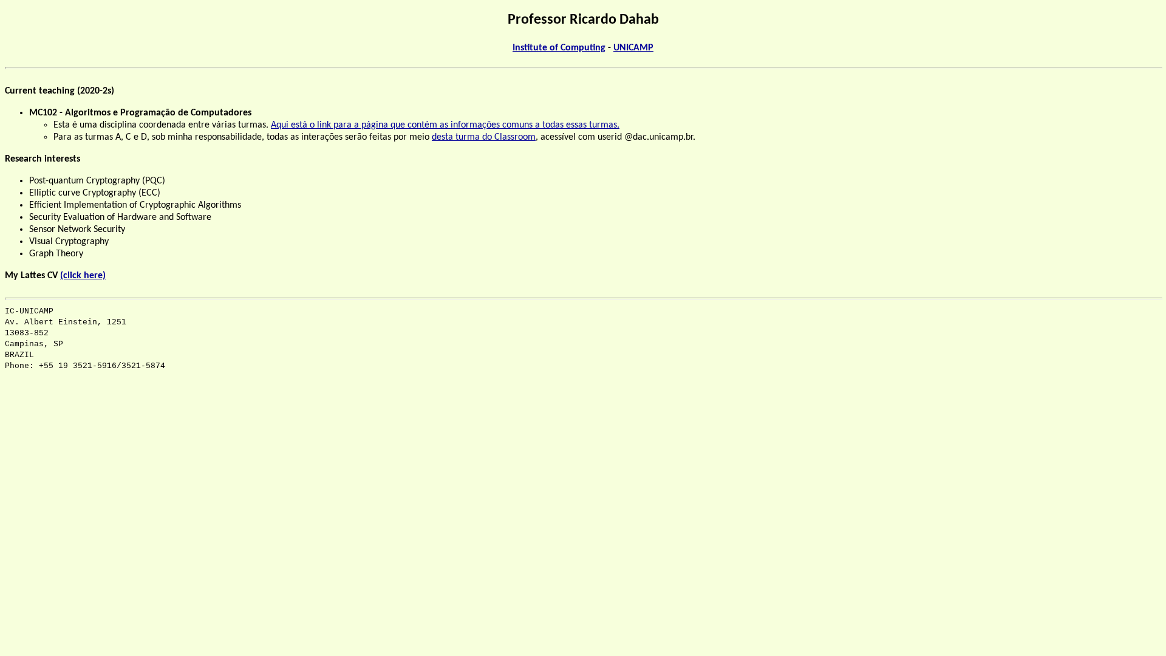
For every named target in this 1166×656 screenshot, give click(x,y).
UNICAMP (633, 48)
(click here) (83, 276)
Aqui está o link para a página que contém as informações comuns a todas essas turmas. (445, 125)
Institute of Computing (559, 48)
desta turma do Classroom (484, 137)
